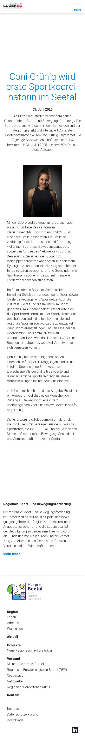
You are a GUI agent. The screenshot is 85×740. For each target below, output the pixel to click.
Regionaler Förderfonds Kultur (28, 687)
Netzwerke (15, 681)
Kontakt (13, 695)
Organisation (16, 675)
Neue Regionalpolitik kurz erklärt (30, 650)
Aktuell (12, 637)
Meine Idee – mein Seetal (25, 664)
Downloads (15, 720)
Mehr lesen (12, 554)
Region (12, 612)
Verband (13, 659)
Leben (11, 617)
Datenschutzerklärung (22, 714)
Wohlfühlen (15, 629)
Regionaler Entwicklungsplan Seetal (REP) (37, 670)
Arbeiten (13, 623)
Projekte (14, 645)
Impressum (15, 709)
